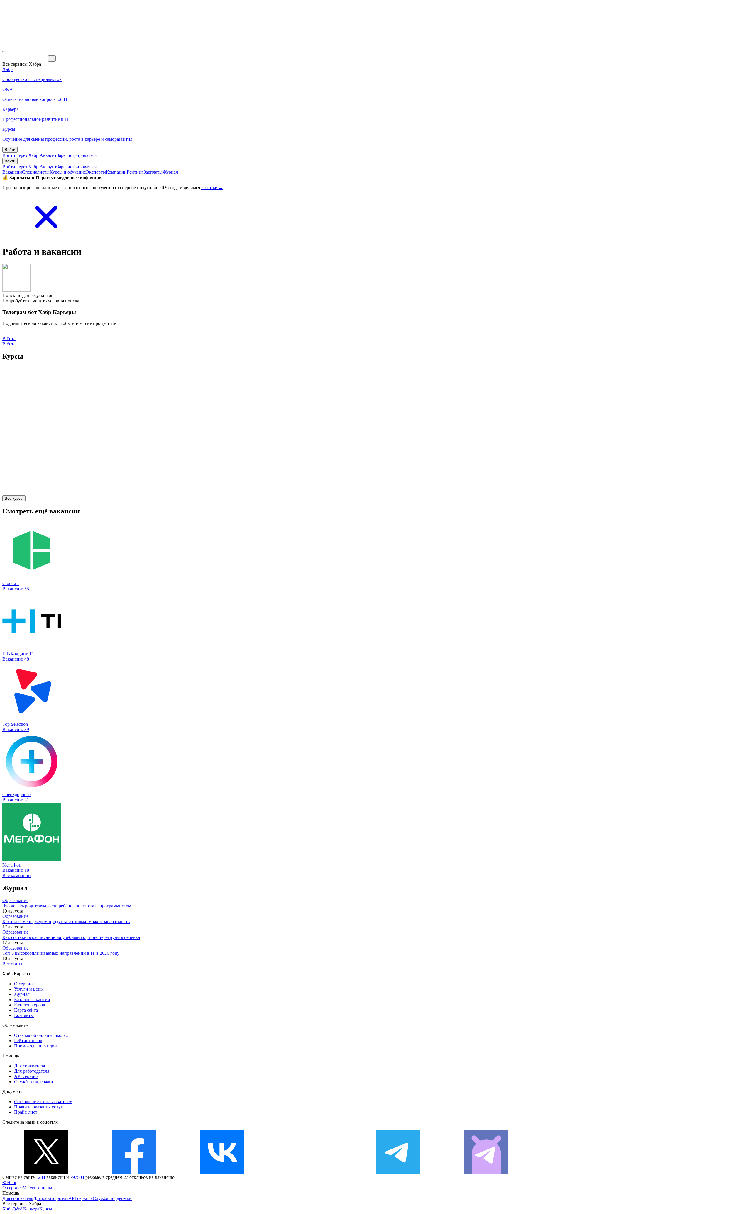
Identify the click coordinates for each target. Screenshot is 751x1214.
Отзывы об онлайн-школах (41, 1035)
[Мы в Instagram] (310, 1171)
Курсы (45, 1208)
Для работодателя (31, 1071)
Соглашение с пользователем (43, 1101)
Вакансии (12, 171)
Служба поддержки (33, 1081)
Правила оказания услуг (38, 1106)
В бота (9, 343)
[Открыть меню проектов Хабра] (4, 51)
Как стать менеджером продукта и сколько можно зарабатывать (66, 921)
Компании (116, 171)
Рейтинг (135, 171)
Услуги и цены (29, 988)
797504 (77, 1177)
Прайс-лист (25, 1112)
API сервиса (26, 1076)
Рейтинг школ (28, 1040)
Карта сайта (26, 1010)
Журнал (170, 171)
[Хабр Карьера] (25, 58)
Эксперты (96, 171)
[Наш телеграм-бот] (486, 1171)
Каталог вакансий (32, 999)
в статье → (212, 187)
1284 (40, 1177)
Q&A (18, 1208)
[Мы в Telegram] (398, 1171)
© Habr (9, 1182)
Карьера (31, 1208)
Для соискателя (29, 1065)
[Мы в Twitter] (46, 1171)
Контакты (24, 1015)
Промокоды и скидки (35, 1045)
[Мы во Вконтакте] (222, 1171)
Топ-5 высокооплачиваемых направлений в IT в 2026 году (60, 953)
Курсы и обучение (68, 171)
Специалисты (36, 171)
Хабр (7, 1208)
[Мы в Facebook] (134, 1171)
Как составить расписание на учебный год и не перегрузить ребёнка (71, 937)
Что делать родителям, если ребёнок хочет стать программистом (66, 905)
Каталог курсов (29, 1004)
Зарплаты (153, 171)
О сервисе (24, 983)
